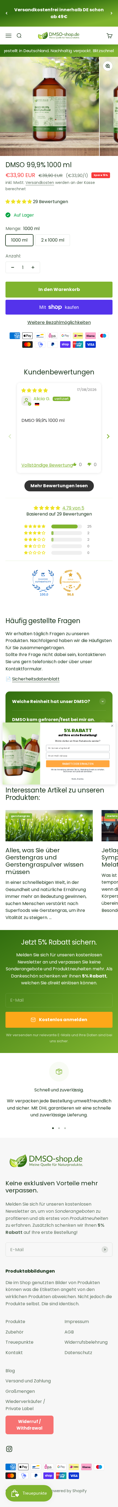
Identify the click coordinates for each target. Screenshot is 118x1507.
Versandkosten (40, 182)
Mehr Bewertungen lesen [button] (59, 486)
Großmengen (20, 1391)
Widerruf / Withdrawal (29, 1425)
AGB (69, 1332)
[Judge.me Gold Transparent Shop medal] (71, 581)
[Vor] (112, 13)
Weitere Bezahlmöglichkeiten (59, 322)
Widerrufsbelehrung (86, 1342)
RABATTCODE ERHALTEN (77, 763)
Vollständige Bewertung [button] (47, 465)
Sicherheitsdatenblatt (36, 679)
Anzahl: (13, 256)
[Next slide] (108, 436)
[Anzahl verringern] (12, 267)
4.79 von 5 (73, 508)
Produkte (15, 1321)
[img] (34, 390)
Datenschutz (78, 1352)
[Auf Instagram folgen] (9, 1449)
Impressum (76, 1321)
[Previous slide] (9, 436)
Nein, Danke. (78, 779)
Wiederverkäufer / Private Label (25, 1405)
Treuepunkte (19, 1342)
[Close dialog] (112, 726)
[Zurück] (6, 13)
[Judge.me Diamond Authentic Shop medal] (43, 581)
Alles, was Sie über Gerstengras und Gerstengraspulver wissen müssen (44, 861)
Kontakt (14, 1352)
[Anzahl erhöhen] (33, 267)
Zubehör (14, 1332)
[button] (19, 201)
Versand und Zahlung (28, 1381)
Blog (10, 1371)
